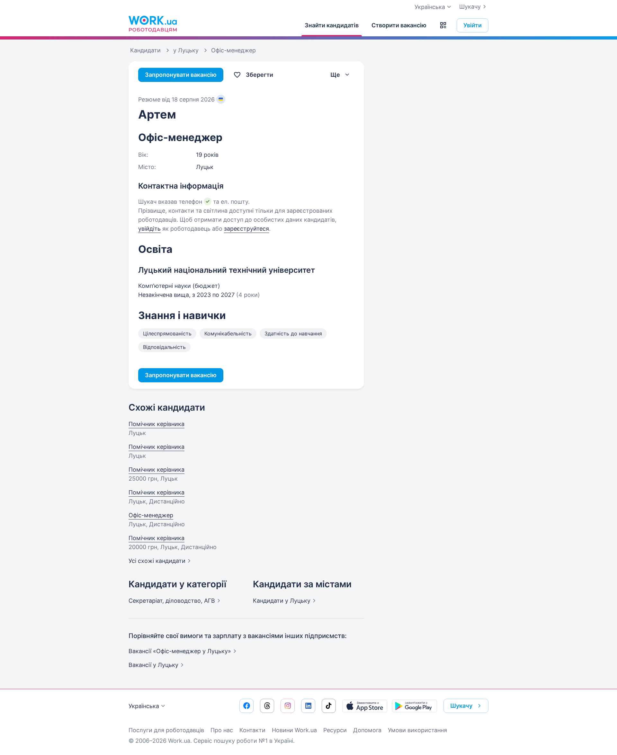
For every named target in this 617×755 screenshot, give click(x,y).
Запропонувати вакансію (181, 74)
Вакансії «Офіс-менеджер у (180, 651)
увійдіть (149, 228)
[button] (443, 25)
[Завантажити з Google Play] (414, 706)
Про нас (221, 730)
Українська (144, 706)
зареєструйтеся (246, 228)
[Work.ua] (153, 23)
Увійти (472, 25)
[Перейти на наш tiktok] (329, 706)
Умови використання (417, 730)
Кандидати (281, 600)
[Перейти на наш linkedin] (308, 706)
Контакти (252, 730)
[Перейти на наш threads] (267, 706)
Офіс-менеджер (151, 515)
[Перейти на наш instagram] (288, 706)
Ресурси (335, 730)
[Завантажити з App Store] (364, 706)
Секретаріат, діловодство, (172, 600)
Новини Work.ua (294, 730)
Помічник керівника (156, 424)
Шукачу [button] (461, 705)
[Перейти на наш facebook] (246, 706)
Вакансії (153, 665)
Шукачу (470, 6)
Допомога (367, 730)
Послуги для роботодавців (166, 730)
